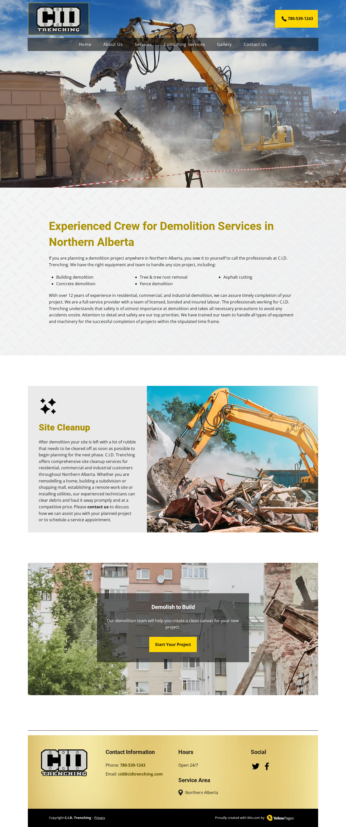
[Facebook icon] (267, 766)
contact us (98, 507)
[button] (143, 44)
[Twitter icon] (256, 766)
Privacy (99, 817)
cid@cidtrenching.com (140, 774)
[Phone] (284, 19)
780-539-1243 (300, 18)
